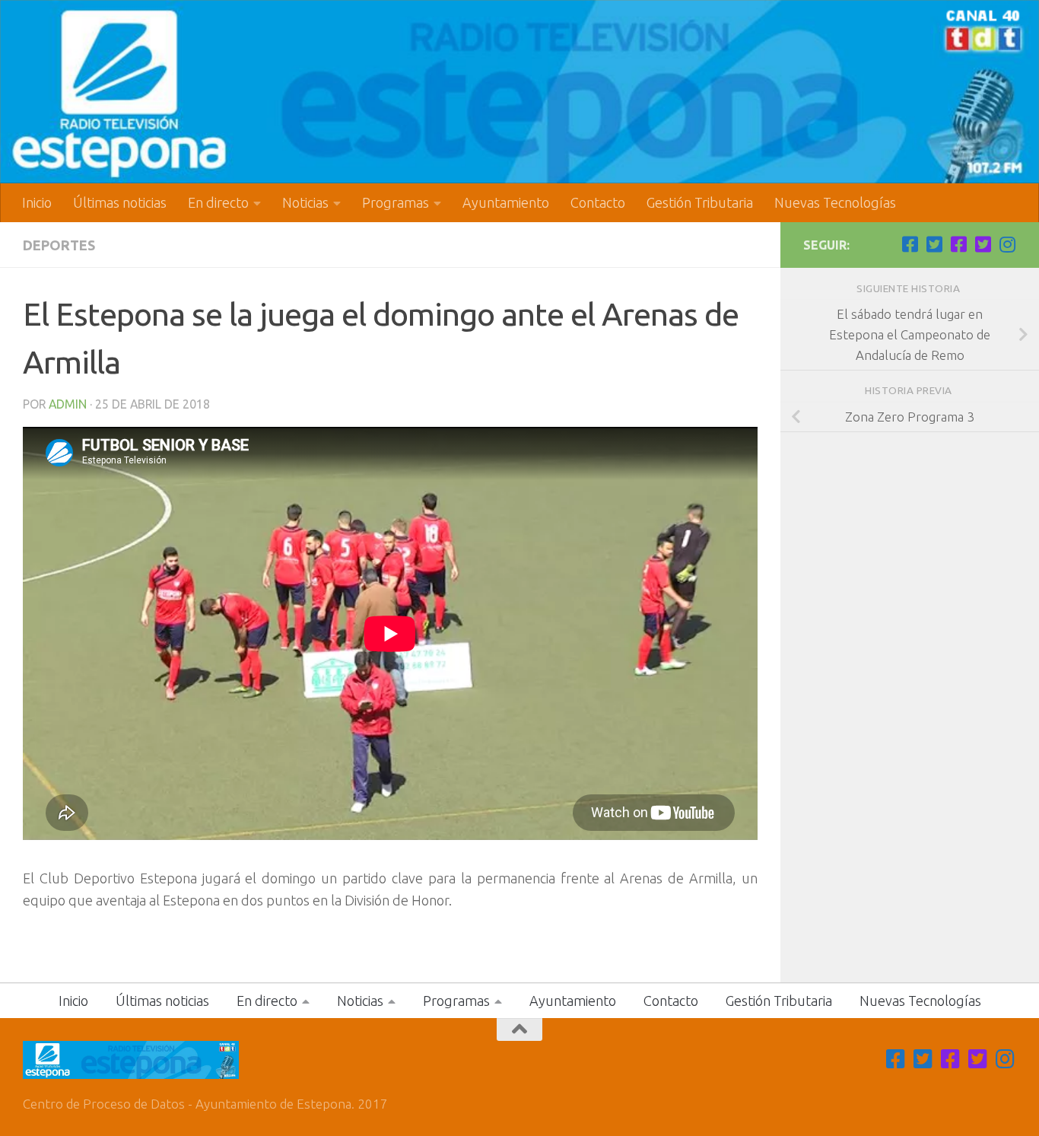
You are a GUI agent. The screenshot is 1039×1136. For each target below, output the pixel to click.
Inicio (37, 202)
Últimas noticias (120, 202)
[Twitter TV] (934, 244)
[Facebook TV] (910, 244)
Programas (395, 202)
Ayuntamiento (505, 202)
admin (68, 404)
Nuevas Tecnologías (835, 202)
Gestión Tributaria (700, 202)
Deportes (59, 245)
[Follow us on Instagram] (1007, 244)
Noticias (305, 202)
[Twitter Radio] (983, 244)
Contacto (597, 202)
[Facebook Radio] (958, 244)
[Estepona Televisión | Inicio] (519, 91)
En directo (218, 202)
